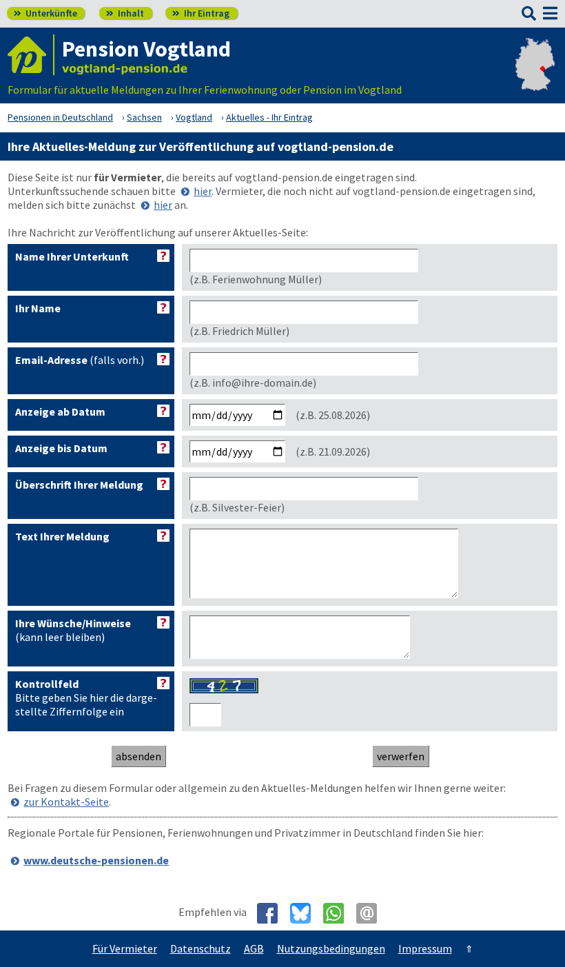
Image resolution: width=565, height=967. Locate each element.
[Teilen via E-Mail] (371, 913)
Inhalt (125, 13)
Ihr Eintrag (200, 13)
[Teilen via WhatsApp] (338, 913)
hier (203, 191)
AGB (254, 948)
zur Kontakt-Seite (66, 801)
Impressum (425, 948)
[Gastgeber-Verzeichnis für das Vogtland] (31, 54)
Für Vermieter (124, 948)
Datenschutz (200, 948)
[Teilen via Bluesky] (305, 913)
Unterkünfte (45, 13)
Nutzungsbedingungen (331, 948)
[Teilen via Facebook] (272, 913)
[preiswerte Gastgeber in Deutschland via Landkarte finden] (535, 76)
